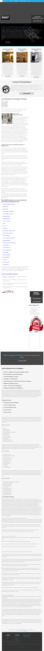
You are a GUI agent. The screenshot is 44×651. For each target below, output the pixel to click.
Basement (16, 639)
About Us (7, 637)
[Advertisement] (22, 8)
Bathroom (16, 637)
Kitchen (17, 638)
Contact (7, 638)
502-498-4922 (22, 360)
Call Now (7, 42)
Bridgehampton (19, 630)
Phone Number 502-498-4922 (37, 300)
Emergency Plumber (26, 93)
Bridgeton (26, 630)
